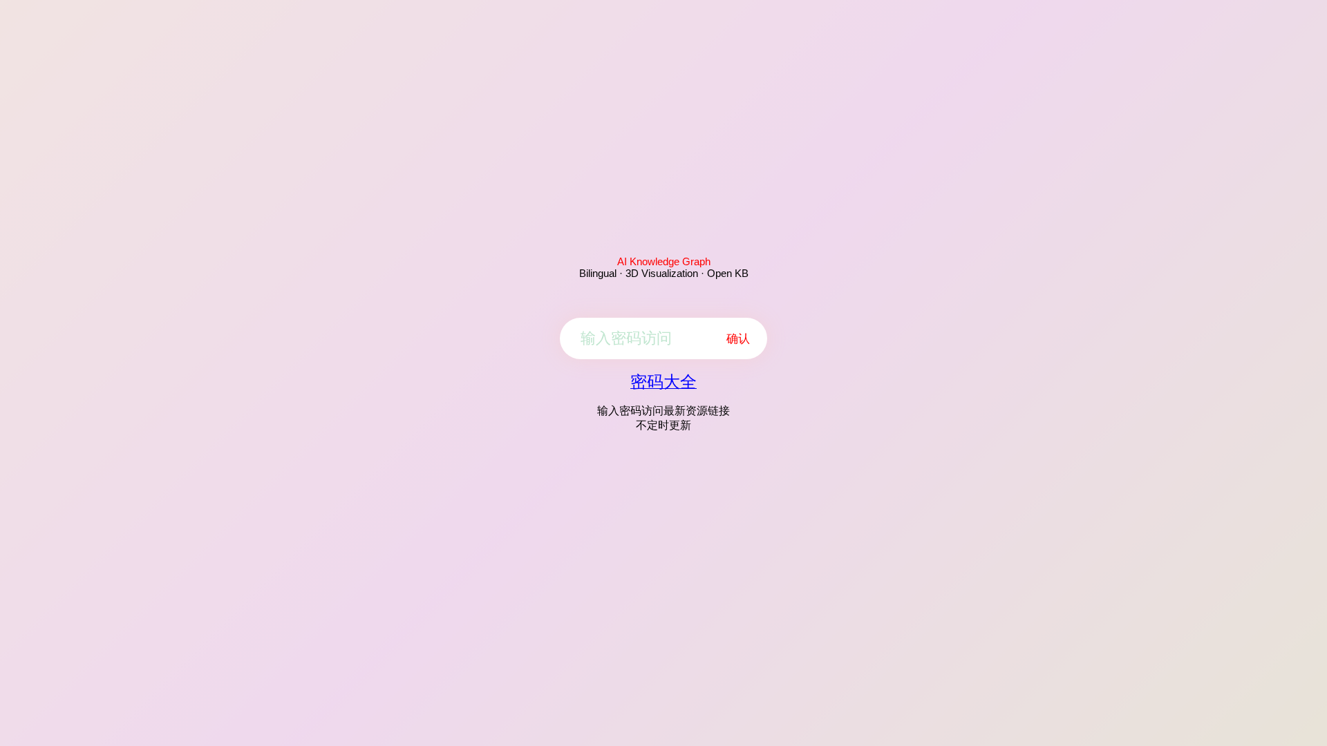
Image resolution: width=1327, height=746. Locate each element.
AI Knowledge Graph (663, 261)
